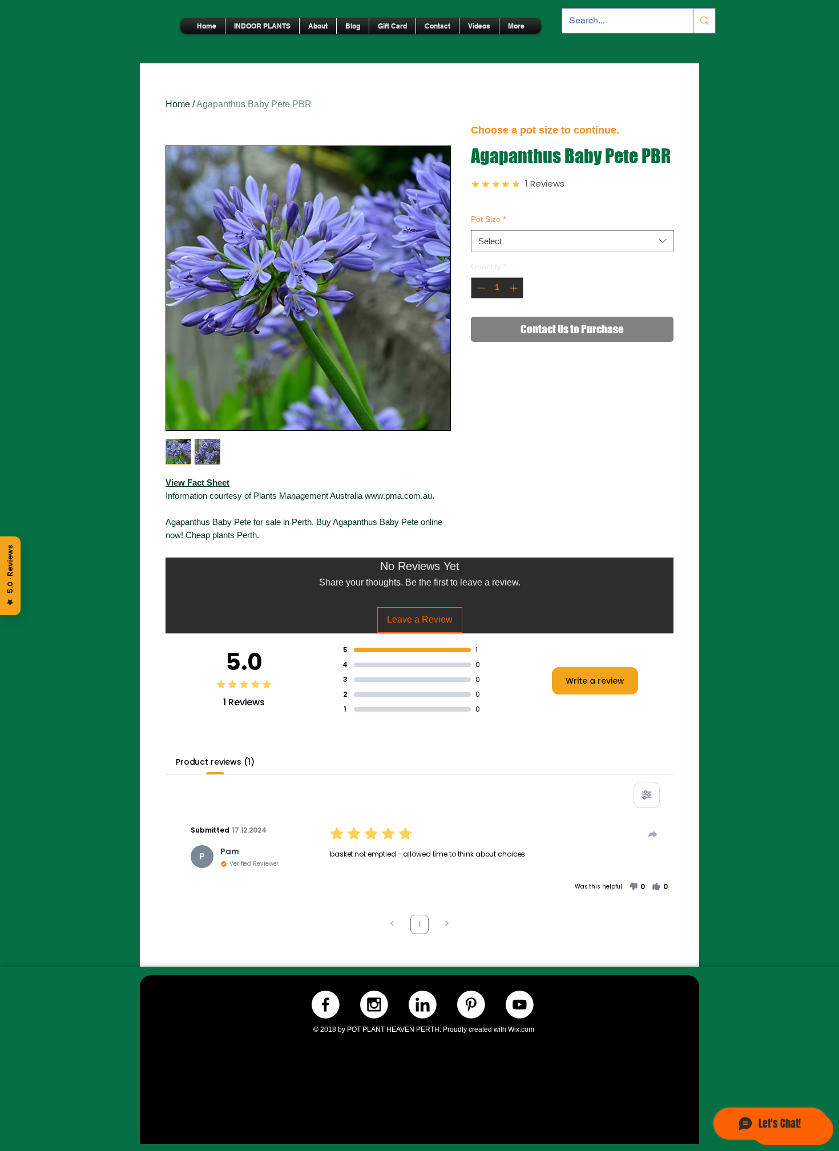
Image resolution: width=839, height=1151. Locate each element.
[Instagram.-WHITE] (374, 1004)
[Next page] (446, 924)
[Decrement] (480, 288)
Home (178, 104)
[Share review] (653, 834)
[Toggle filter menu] (647, 795)
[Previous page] (392, 924)
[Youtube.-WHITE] (519, 1004)
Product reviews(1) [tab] (215, 762)
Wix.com (521, 1029)
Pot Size (488, 219)
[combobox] (572, 241)
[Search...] (704, 21)
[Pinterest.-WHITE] (471, 1004)
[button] (637, 887)
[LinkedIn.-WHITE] (422, 1004)
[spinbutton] (497, 288)
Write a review (595, 680)
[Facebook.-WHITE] (325, 1004)
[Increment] (514, 288)
